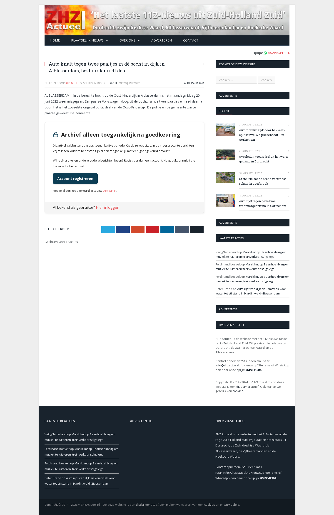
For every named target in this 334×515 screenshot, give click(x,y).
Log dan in (109, 191)
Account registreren (75, 178)
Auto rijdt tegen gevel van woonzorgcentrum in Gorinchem (262, 203)
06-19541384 (278, 53)
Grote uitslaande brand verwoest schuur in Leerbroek (262, 181)
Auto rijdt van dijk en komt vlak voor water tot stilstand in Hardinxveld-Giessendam (251, 291)
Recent (224, 111)
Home (55, 40)
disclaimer (243, 387)
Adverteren (161, 40)
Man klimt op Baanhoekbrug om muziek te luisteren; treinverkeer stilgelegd (251, 254)
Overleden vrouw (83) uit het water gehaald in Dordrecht (264, 158)
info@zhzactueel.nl (229, 365)
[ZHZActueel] (167, 19)
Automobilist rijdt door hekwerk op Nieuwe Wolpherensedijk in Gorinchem (262, 135)
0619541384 (253, 370)
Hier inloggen (107, 207)
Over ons (127, 40)
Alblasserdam (194, 83)
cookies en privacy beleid (221, 505)
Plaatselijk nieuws (87, 40)
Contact (190, 40)
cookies (238, 391)
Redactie (112, 83)
